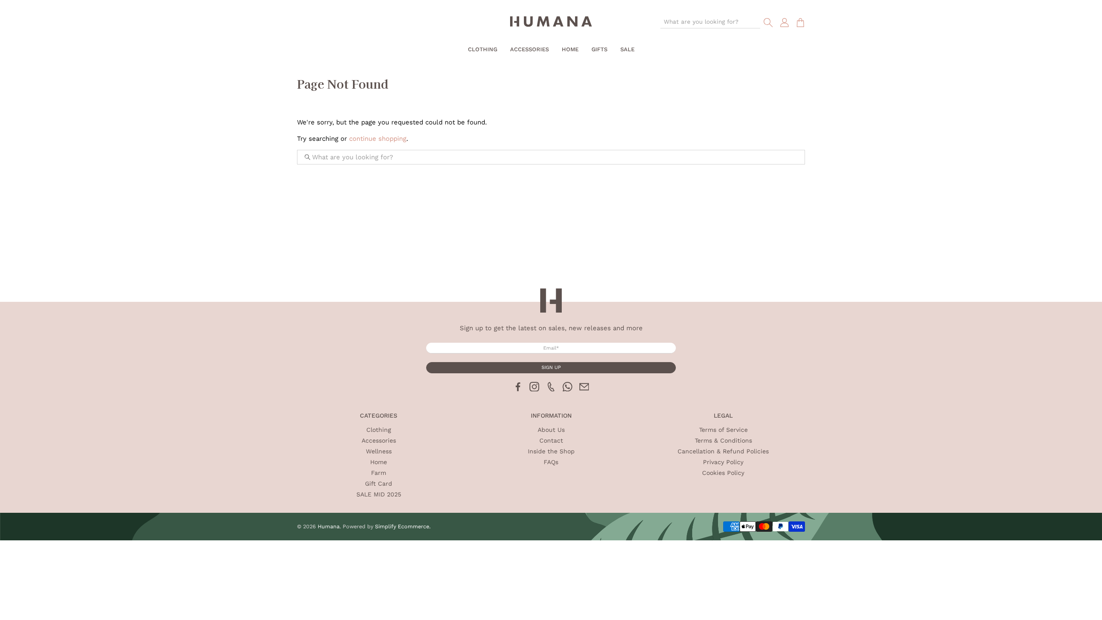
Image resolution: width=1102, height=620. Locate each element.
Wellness (379, 451)
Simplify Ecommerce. (402, 526)
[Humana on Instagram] (534, 389)
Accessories (529, 49)
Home (570, 49)
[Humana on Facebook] (518, 389)
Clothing (482, 49)
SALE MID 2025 (378, 494)
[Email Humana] (584, 389)
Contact (551, 440)
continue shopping (377, 139)
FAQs (551, 462)
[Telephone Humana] (551, 389)
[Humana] (551, 22)
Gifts (599, 49)
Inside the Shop (551, 451)
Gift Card (378, 483)
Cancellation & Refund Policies (723, 451)
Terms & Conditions (723, 440)
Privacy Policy (723, 462)
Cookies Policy (723, 472)
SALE (627, 49)
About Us (551, 429)
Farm (378, 472)
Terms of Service (723, 429)
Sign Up (551, 367)
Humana (329, 526)
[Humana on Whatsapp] (568, 389)
